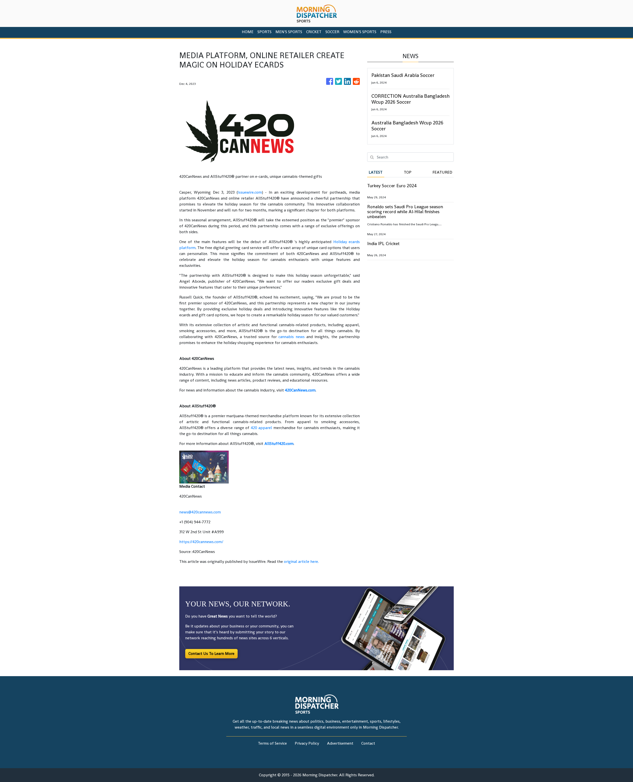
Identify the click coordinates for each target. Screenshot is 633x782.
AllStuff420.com (279, 443)
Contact (368, 743)
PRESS (385, 31)
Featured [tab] (442, 172)
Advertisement (340, 743)
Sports (264, 31)
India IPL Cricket (383, 243)
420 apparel (261, 427)
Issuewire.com (250, 192)
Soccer (332, 31)
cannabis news (291, 336)
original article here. (301, 561)
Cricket (313, 31)
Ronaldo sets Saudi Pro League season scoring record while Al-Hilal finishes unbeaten (405, 211)
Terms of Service (272, 743)
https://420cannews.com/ (201, 541)
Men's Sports (288, 31)
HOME (247, 31)
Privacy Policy (307, 743)
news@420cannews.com (200, 512)
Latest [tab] (376, 172)
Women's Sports (359, 31)
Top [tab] (407, 172)
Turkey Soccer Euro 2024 (392, 185)
